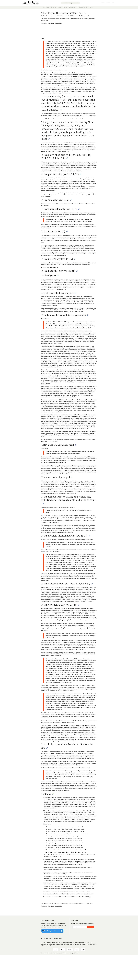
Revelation (81, 15)
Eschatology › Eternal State (55, 23)
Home (55, 949)
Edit (83, 949)
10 (71, 682)
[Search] (78, 3)
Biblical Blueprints (57, 953)
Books (70, 949)
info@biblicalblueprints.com (55, 938)
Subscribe (90, 927)
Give (77, 949)
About (62, 949)
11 (61, 709)
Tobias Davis (67, 953)
